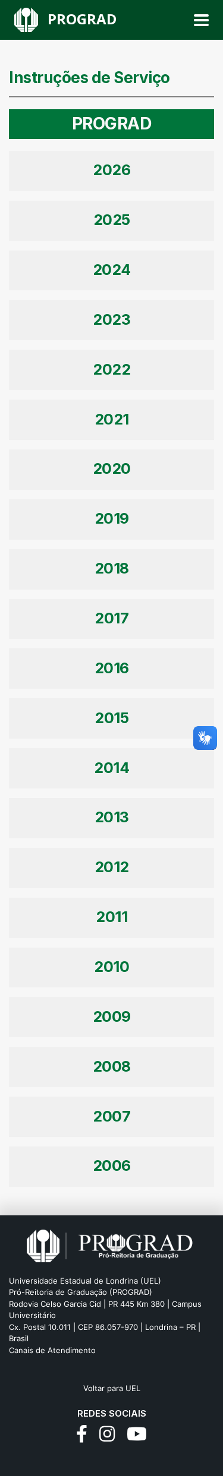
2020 (112, 468)
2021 (112, 419)
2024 (112, 269)
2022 (111, 369)
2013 (112, 817)
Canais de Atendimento (52, 1350)
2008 (112, 1066)
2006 (112, 1165)
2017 (111, 618)
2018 (112, 568)
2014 (111, 768)
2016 (112, 668)
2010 (111, 966)
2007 (111, 1116)
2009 (112, 1016)
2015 (111, 718)
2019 (112, 518)
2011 (111, 917)
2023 (111, 319)
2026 (111, 170)
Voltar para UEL (111, 1388)
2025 (111, 220)
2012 (112, 867)
